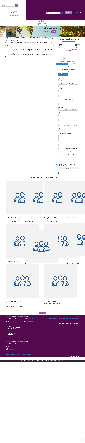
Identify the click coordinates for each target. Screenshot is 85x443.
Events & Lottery (67, 17)
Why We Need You (42, 17)
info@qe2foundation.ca (32, 321)
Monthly (74, 63)
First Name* (61, 83)
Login (82, 12)
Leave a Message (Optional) (64, 133)
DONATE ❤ (68, 12)
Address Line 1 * (62, 102)
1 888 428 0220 (31, 319)
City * (59, 112)
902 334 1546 (30, 318)
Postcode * (60, 117)
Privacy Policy (19, 339)
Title (59, 78)
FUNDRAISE (75, 12)
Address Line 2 (61, 107)
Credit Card (69, 160)
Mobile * (60, 94)
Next (71, 151)
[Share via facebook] (43, 33)
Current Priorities (51, 17)
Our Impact (59, 17)
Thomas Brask (48, 31)
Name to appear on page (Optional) (66, 142)
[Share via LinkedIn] (46, 33)
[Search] (16, 5)
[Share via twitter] (44, 33)
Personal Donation (63, 74)
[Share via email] (45, 33)
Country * (60, 128)
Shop (82, 17)
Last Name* (72, 83)
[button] (63, 52)
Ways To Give (76, 17)
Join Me (54, 31)
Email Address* (61, 88)
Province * (60, 123)
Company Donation (73, 74)
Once (62, 63)
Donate (68, 66)
